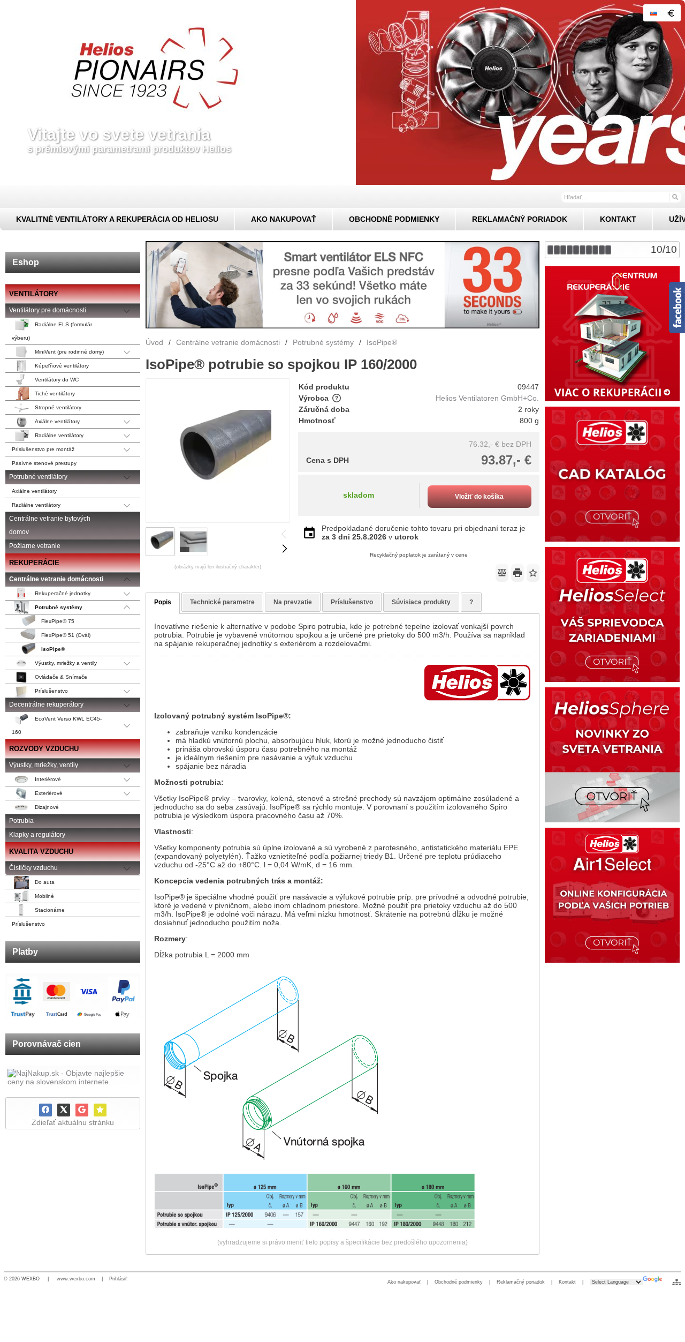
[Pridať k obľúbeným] (100, 1110)
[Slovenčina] (653, 13)
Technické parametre (222, 602)
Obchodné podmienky (459, 1282)
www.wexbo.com (76, 1278)
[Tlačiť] (517, 573)
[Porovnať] (502, 573)
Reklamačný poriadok (521, 1282)
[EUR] (670, 13)
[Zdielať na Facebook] (45, 1110)
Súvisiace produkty (421, 602)
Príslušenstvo (352, 602)
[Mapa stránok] (676, 1282)
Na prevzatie (292, 602)
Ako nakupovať (404, 1282)
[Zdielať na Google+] (81, 1110)
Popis (162, 602)
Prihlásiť (118, 1278)
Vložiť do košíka (479, 496)
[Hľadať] (674, 196)
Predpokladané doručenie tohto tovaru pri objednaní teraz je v (424, 532)
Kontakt (567, 1282)
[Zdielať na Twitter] (63, 1110)
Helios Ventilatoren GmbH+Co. (487, 398)
